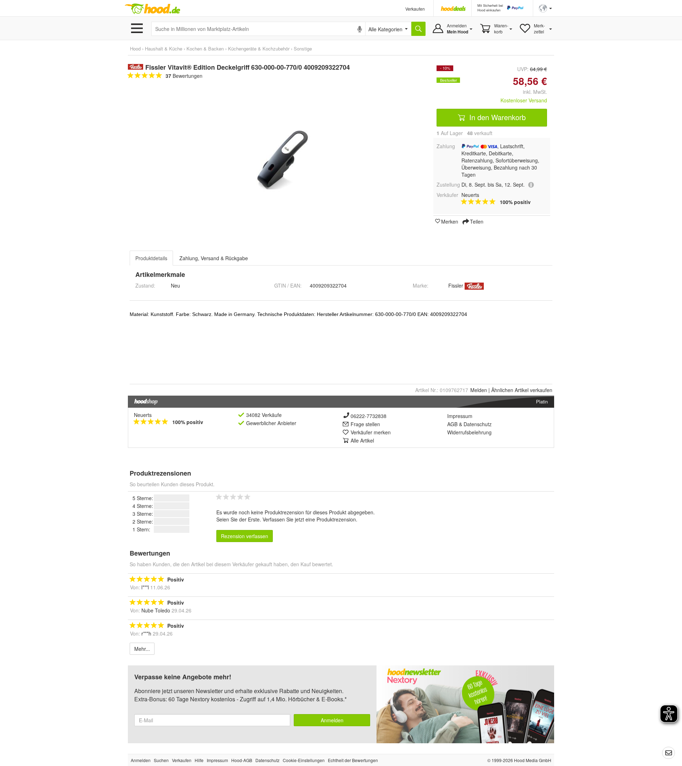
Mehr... (142, 648)
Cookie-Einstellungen (304, 760)
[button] (545, 8)
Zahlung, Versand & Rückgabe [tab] (213, 258)
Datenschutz (478, 424)
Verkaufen (415, 9)
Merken (449, 221)
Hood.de (152, 9)
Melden (478, 389)
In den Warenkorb (496, 117)
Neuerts (143, 414)
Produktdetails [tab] (151, 258)
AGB (452, 424)
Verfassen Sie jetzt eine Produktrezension (309, 519)
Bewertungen (184, 75)
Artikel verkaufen (521, 389)
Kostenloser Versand (523, 100)
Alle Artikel (362, 440)
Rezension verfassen (244, 536)
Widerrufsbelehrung (469, 432)
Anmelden (332, 720)
